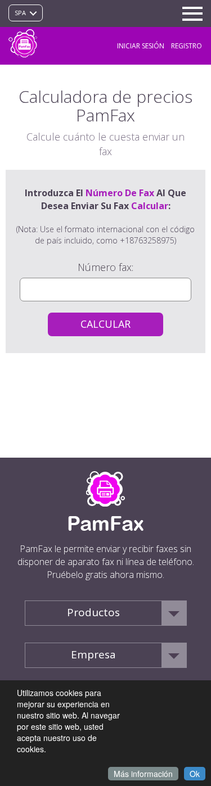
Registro (186, 46)
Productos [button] (93, 612)
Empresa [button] (93, 654)
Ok (195, 773)
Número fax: (105, 267)
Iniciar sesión (140, 46)
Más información (143, 773)
